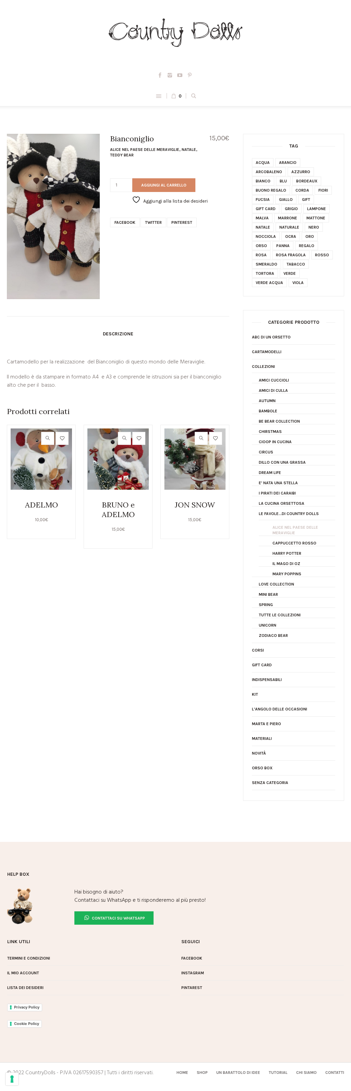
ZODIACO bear (273, 635)
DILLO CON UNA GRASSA (282, 462)
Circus (266, 452)
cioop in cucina (275, 441)
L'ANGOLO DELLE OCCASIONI (279, 709)
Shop (202, 1072)
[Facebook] (160, 75)
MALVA (262, 218)
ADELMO (41, 505)
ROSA (261, 255)
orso (261, 245)
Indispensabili (267, 679)
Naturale (289, 227)
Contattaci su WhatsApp (118, 918)
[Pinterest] (189, 75)
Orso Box (262, 768)
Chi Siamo (306, 1072)
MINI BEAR (268, 594)
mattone (315, 218)
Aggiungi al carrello (163, 185)
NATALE (189, 149)
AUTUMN (267, 400)
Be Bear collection (279, 421)
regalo (306, 245)
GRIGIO (291, 208)
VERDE (289, 273)
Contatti (334, 1072)
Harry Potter (287, 553)
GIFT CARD (262, 665)
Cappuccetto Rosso (294, 543)
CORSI (258, 650)
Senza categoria (270, 782)
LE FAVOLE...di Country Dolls (289, 513)
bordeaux (306, 181)
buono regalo (271, 190)
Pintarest (191, 987)
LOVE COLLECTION (276, 584)
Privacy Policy (26, 1007)
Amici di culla (273, 390)
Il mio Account (23, 973)
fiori (323, 190)
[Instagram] (170, 75)
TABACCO (296, 264)
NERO (313, 227)
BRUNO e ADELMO (118, 509)
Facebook (124, 222)
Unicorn (267, 625)
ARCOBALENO (269, 171)
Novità (259, 753)
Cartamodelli (266, 351)
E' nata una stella (278, 482)
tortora (265, 273)
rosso (322, 255)
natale (263, 227)
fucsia (263, 199)
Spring (266, 604)
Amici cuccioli (274, 380)
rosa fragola (291, 255)
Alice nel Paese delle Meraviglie (144, 149)
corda (302, 190)
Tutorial (278, 1072)
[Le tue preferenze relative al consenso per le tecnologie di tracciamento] (12, 1079)
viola (298, 282)
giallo (286, 199)
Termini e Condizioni (28, 958)
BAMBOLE (268, 411)
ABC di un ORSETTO (271, 337)
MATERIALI (262, 738)
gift (306, 199)
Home (182, 1072)
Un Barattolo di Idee (238, 1072)
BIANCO (263, 181)
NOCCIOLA (266, 236)
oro (309, 236)
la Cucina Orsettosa (281, 503)
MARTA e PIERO (266, 723)
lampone (316, 208)
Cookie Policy (26, 1023)
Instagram (192, 973)
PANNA (283, 245)
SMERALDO (266, 264)
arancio (287, 162)
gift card (266, 208)
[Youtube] (180, 75)
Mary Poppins (287, 574)
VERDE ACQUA (269, 282)
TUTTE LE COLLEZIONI (280, 615)
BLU (283, 181)
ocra (290, 236)
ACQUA (263, 162)
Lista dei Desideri (25, 987)
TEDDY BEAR (122, 155)
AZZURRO (300, 171)
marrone (287, 218)
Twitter (153, 222)
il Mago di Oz (286, 563)
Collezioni (263, 366)
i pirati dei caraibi (277, 493)
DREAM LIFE (270, 472)
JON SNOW (195, 505)
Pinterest (181, 222)
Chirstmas (270, 431)
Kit (255, 694)
